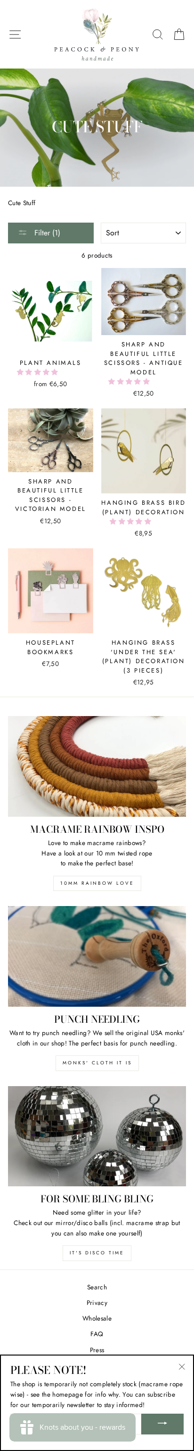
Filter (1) (46, 232)
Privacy (97, 1302)
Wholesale (97, 1318)
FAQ (96, 1334)
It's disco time (97, 1252)
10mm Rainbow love (97, 883)
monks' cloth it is (97, 1062)
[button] (38, 372)
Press (97, 1350)
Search (97, 1287)
